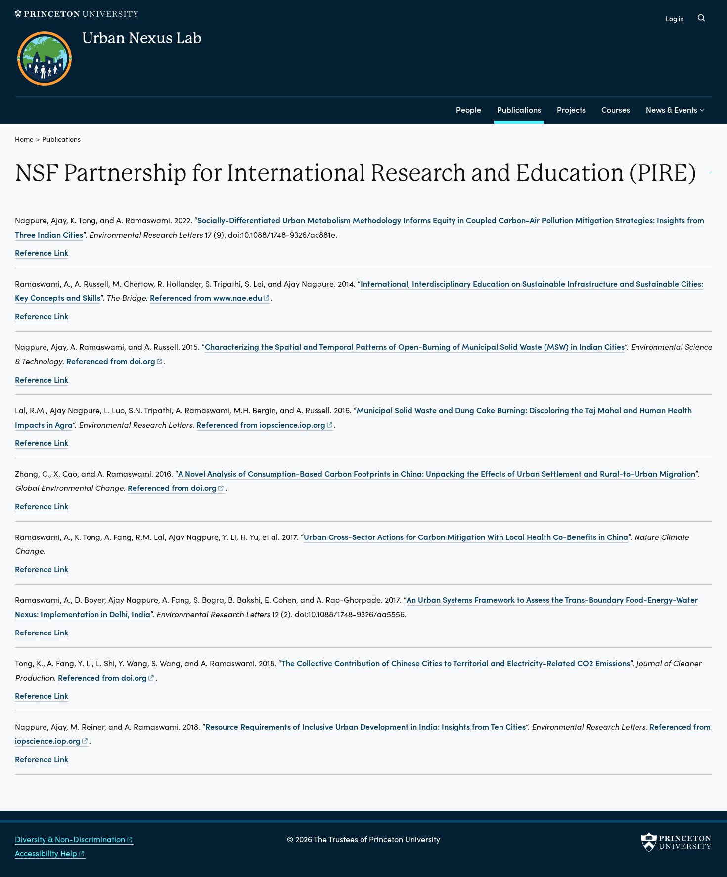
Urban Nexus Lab (142, 38)
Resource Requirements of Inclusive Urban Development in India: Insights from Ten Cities (365, 726)
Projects (571, 109)
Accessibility (46, 853)
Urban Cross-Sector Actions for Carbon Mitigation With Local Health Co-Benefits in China (466, 536)
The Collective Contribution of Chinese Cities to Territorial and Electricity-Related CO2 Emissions (455, 662)
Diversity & (70, 839)
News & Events (671, 109)
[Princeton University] (76, 14)
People (468, 109)
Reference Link (41, 252)
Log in (675, 18)
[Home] (48, 62)
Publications (520, 109)
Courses (615, 109)
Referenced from (210, 297)
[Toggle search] (701, 17)
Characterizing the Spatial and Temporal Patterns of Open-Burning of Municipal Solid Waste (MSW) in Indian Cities (415, 346)
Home (24, 139)
